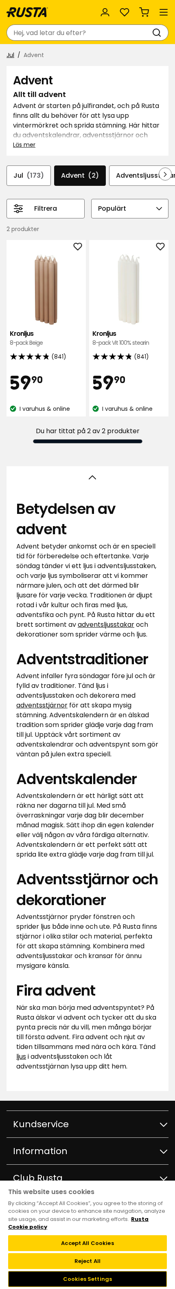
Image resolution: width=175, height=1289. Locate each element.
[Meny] (163, 12)
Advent (80, 175)
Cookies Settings (87, 1279)
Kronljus (26, 338)
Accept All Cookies (87, 1243)
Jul (10, 55)
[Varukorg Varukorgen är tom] (144, 12)
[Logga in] (105, 12)
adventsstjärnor (42, 705)
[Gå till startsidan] (27, 12)
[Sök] (158, 32)
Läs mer (24, 145)
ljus (21, 1056)
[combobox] (79, 32)
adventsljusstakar (106, 624)
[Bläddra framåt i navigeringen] (165, 174)
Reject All (87, 1261)
